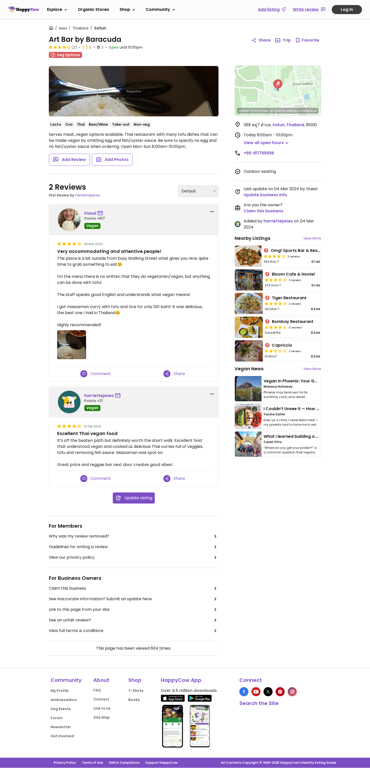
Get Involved (62, 736)
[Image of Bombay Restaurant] (249, 327)
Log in (347, 9)
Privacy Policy (65, 762)
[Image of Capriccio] (249, 350)
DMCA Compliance (124, 762)
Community (158, 9)
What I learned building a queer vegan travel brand (316, 436)
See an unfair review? (70, 620)
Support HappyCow (161, 762)
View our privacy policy (71, 557)
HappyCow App (181, 680)
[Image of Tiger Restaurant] (249, 303)
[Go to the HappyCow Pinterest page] (280, 691)
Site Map (101, 717)
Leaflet (244, 111)
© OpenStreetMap (283, 111)
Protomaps (259, 111)
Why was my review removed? (79, 536)
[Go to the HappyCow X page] (268, 691)
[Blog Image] (248, 388)
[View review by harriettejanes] (69, 402)
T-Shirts (135, 690)
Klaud (90, 213)
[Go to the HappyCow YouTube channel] (256, 691)
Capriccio (282, 345)
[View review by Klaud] (69, 220)
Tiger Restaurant (289, 298)
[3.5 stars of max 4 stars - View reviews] (275, 280)
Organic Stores (93, 9)
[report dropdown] (212, 212)
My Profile (60, 690)
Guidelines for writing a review (78, 547)
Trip (287, 40)
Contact (101, 699)
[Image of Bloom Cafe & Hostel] (249, 279)
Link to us (101, 708)
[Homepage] (23, 9)
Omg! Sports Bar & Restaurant (302, 250)
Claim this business (67, 588)
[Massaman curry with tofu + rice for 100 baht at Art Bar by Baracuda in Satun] (133, 91)
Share (264, 40)
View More (312, 238)
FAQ (97, 690)
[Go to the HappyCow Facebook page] (243, 691)
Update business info (265, 195)
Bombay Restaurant (292, 321)
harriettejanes (87, 195)
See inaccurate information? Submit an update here (100, 599)
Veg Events (61, 708)
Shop (125, 9)
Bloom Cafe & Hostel (293, 274)
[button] (277, 85)
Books (134, 699)
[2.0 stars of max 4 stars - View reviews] (275, 351)
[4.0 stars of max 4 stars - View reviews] (59, 47)
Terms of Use (92, 762)
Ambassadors (64, 699)
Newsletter (61, 726)
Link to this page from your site (79, 609)
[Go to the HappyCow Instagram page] (292, 691)
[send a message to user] (101, 213)
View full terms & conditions (76, 630)
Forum (56, 717)
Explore (54, 9)
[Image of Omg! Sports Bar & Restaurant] (248, 256)
